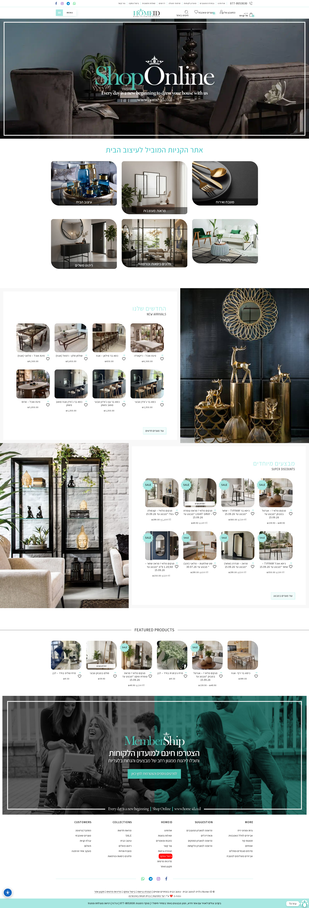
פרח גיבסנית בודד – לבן (170, 673)
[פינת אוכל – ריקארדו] (147, 337)
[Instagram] (62, 3)
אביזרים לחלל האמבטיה (241, 835)
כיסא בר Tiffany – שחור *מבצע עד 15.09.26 (236, 512)
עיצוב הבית (125, 840)
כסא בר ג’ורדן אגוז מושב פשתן (69, 403)
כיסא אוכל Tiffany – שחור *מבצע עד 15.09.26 (274, 565)
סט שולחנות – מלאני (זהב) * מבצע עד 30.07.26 (197, 565)
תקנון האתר (166, 866)
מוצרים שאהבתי (83, 835)
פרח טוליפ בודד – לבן (64, 673)
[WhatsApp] (74, 3)
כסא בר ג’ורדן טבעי (145, 402)
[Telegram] (68, 3)
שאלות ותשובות (148, 3)
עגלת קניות (85, 840)
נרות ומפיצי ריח (245, 830)
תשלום (87, 846)
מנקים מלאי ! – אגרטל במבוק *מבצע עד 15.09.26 (274, 514)
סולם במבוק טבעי (99, 673)
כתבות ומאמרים (164, 840)
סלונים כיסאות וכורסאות (119, 856)
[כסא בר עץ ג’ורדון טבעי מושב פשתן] (109, 383)
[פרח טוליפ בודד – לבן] (66, 655)
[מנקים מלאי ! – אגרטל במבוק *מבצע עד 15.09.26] (275, 492)
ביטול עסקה (134, 3)
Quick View (44, 330)
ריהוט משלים (125, 846)
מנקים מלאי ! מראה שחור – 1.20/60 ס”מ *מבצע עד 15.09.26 (159, 567)
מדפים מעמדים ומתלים (241, 851)
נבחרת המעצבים (207, 3)
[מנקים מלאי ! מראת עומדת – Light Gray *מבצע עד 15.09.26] (199, 492)
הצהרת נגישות (165, 851)
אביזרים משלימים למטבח (240, 856)
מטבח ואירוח (125, 851)
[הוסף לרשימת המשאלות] (48, 357)
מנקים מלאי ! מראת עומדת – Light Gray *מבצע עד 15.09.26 (197, 514)
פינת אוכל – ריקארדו (145, 355)
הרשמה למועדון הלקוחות (200, 846)
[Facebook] (56, 3)
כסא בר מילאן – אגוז (107, 355)
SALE (128, 835)
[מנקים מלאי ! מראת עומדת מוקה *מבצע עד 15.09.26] (137, 655)
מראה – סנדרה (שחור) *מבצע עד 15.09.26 (236, 565)
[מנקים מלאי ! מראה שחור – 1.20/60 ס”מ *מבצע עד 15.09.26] (161, 545)
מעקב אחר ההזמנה (81, 851)
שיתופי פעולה (175, 3)
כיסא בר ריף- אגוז (240, 673)
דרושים (162, 3)
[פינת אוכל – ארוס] (33, 383)
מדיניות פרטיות (164, 861)
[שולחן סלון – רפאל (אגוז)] (71, 337)
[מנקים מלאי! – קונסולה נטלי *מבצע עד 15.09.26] (161, 492)
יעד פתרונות (158, 896)
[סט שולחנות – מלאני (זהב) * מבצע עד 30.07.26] (199, 545)
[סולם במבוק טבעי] (101, 655)
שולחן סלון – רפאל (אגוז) (69, 355)
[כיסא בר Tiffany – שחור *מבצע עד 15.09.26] (237, 492)
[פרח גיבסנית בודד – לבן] (172, 655)
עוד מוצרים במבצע (283, 596)
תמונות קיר (247, 840)
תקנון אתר (99, 891)
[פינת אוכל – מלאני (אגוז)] (33, 337)
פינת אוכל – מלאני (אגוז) (31, 355)
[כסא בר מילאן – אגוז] (109, 337)
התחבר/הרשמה (83, 830)
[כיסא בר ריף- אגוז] (243, 655)
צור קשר (121, 3)
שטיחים (249, 846)
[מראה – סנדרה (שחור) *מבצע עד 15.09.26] (237, 545)
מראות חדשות (125, 830)
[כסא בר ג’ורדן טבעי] (147, 383)
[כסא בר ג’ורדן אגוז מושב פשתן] (71, 383)
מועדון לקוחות (190, 3)
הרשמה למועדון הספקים (200, 840)
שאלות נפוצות (165, 835)
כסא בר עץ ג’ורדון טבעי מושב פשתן (107, 403)
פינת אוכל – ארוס (31, 402)
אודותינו (221, 3)
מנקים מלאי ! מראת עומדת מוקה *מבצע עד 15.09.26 (135, 676)
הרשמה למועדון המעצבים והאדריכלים (199, 833)
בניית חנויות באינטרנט (140, 896)
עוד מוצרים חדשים (154, 430)
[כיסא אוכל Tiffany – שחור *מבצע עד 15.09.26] (275, 545)
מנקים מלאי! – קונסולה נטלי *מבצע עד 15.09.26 (160, 512)
